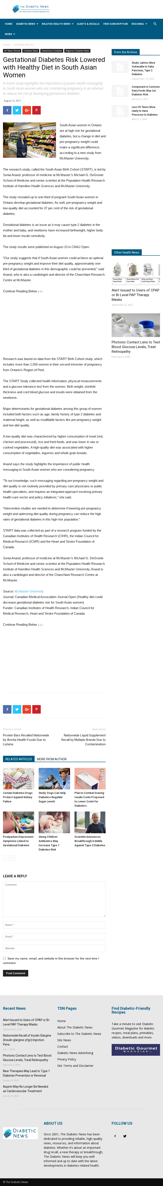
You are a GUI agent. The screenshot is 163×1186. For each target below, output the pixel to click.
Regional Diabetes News (77, 50)
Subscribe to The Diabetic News (79, 1034)
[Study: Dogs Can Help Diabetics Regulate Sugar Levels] (54, 778)
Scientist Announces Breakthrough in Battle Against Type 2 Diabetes (89, 841)
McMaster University (29, 591)
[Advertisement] (35, 326)
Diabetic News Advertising (75, 1053)
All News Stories (12, 50)
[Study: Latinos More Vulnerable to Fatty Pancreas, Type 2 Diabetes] (120, 67)
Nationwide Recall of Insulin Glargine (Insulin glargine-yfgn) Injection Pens (27, 1040)
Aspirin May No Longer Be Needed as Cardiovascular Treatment (25, 1089)
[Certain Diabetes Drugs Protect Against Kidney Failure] (18, 778)
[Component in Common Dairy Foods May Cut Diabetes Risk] (120, 91)
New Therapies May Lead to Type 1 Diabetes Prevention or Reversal (26, 1073)
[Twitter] (124, 1136)
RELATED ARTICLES (19, 759)
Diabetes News (25, 23)
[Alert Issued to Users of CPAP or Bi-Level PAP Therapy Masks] (136, 273)
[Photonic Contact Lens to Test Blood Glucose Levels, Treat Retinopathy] (136, 325)
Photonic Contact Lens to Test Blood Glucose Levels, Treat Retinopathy (136, 347)
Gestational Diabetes (52, 50)
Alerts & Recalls (88, 23)
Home (8, 23)
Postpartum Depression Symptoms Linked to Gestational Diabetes (18, 841)
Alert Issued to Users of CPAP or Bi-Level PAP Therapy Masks (135, 295)
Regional (138, 23)
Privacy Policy (66, 1059)
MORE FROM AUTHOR (52, 759)
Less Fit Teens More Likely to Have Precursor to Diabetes (145, 111)
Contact (62, 1046)
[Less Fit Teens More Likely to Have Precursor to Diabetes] (120, 111)
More (8, 34)
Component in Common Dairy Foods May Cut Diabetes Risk (146, 90)
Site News (64, 1040)
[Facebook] (115, 1136)
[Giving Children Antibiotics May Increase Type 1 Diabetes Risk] (54, 822)
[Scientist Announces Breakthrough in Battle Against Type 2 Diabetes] (90, 822)
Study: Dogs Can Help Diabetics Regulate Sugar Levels (52, 797)
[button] (155, 24)
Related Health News (56, 23)
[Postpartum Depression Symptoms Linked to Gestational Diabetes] (18, 822)
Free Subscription (115, 23)
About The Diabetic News (75, 1027)
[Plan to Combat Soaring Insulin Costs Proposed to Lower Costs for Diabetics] (90, 778)
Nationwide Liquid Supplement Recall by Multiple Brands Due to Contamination (83, 739)
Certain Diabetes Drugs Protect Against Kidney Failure (17, 797)
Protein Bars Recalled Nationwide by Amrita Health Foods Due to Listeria (26, 739)
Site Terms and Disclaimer (75, 1066)
